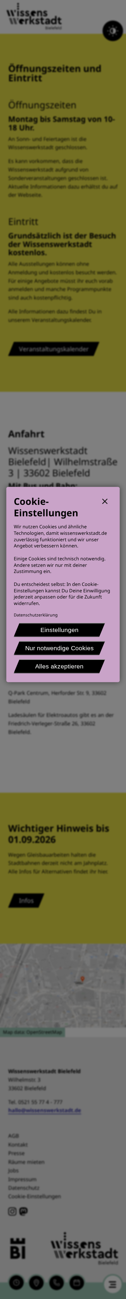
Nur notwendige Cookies (59, 648)
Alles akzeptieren (59, 666)
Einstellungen (59, 629)
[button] (107, 500)
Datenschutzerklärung (36, 615)
